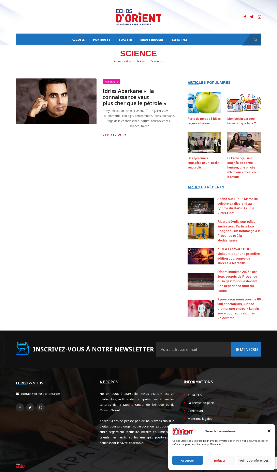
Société (125, 39)
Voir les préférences (254, 460)
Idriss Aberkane (164, 116)
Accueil (78, 39)
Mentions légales (200, 419)
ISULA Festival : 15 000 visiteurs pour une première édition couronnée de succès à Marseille (238, 256)
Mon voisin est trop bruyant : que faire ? (241, 121)
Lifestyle (179, 39)
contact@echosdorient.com (40, 394)
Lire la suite (112, 134)
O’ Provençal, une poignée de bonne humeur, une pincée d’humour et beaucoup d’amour (243, 167)
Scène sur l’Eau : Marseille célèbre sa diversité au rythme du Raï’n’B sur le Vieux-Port (237, 206)
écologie (127, 116)
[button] (269, 431)
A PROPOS (195, 395)
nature (145, 121)
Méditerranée (151, 39)
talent (145, 126)
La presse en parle (201, 403)
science (134, 126)
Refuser (219, 460)
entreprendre (143, 116)
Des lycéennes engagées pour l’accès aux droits (203, 162)
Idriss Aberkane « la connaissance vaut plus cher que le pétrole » (134, 97)
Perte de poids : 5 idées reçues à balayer (204, 121)
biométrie (114, 116)
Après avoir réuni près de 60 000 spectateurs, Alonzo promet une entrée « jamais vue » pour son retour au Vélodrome (239, 309)
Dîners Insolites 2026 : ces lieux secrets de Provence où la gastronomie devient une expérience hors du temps (237, 281)
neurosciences (160, 121)
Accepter (187, 460)
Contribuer (195, 411)
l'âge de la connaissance (123, 121)
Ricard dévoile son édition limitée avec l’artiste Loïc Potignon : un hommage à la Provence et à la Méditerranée (239, 231)
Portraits (101, 39)
